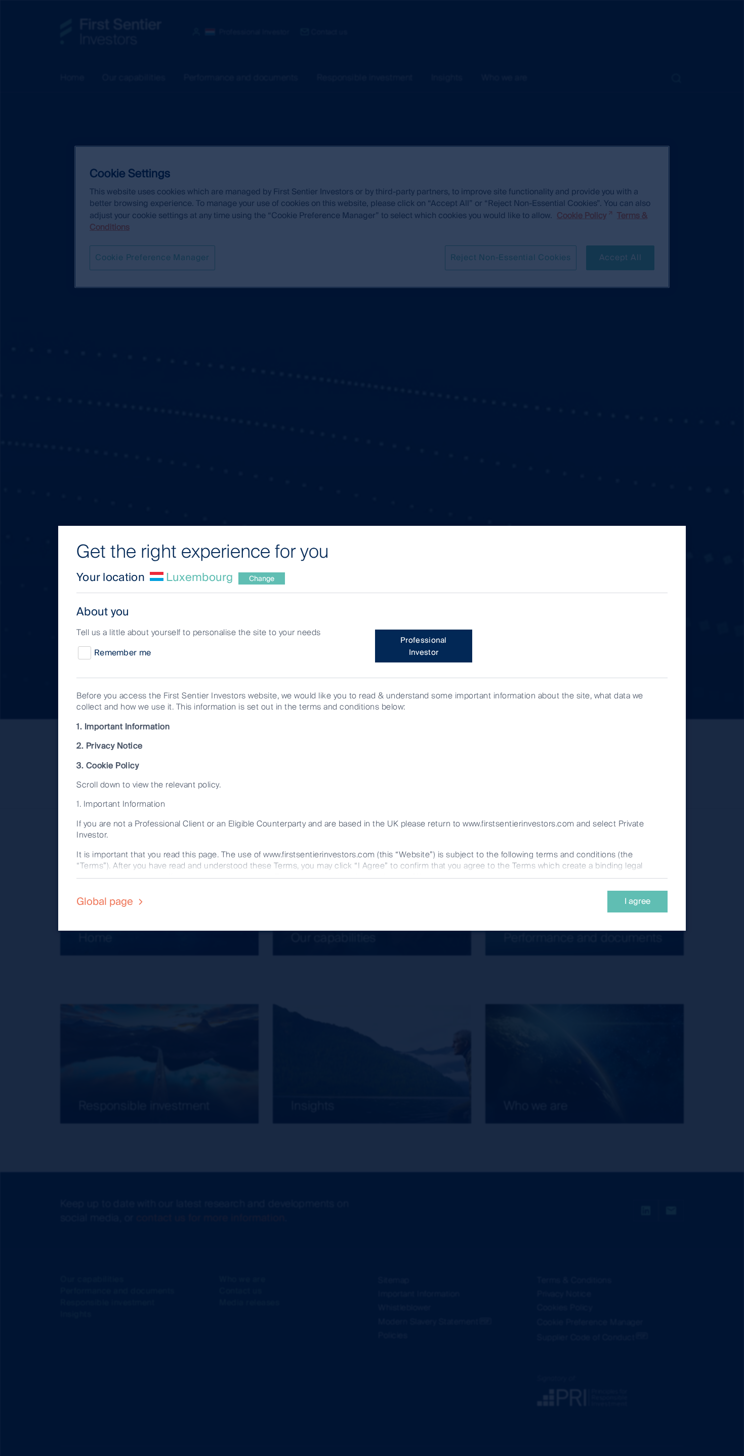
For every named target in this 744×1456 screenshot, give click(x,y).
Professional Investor (423, 646)
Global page (106, 901)
